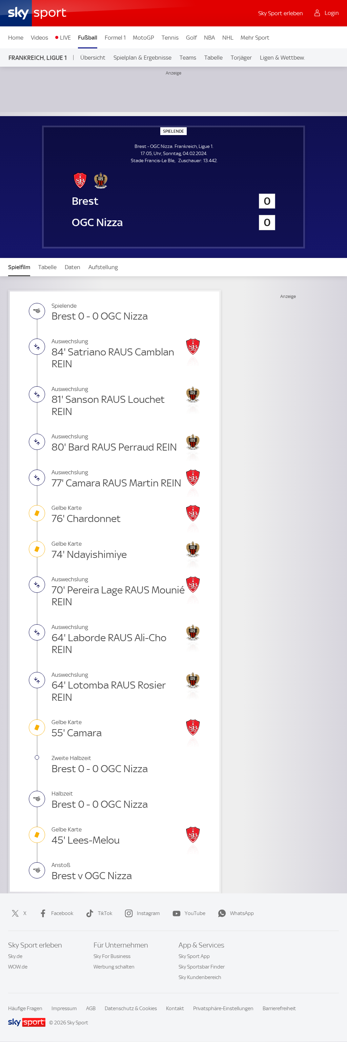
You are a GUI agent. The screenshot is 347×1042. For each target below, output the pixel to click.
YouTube (195, 913)
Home (15, 37)
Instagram (148, 913)
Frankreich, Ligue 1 (37, 57)
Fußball (87, 37)
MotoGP (143, 37)
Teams (188, 57)
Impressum (64, 1008)
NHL (227, 37)
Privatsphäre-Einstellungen (223, 1008)
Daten (72, 267)
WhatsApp (242, 913)
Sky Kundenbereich (200, 977)
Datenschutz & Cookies (131, 1008)
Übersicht (92, 57)
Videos (39, 37)
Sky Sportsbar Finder (202, 967)
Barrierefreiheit (279, 1008)
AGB (91, 1008)
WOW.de (17, 967)
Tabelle (213, 57)
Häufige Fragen (25, 1008)
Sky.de (15, 956)
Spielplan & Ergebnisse (142, 57)
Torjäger (241, 57)
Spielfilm (19, 267)
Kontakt (175, 1008)
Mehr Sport (255, 37)
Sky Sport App (194, 956)
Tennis (170, 37)
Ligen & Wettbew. (282, 57)
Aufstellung (103, 267)
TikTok (105, 913)
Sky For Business (112, 956)
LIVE (65, 37)
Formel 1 (115, 37)
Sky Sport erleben (280, 13)
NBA (209, 37)
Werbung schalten (114, 967)
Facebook (62, 913)
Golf (191, 37)
